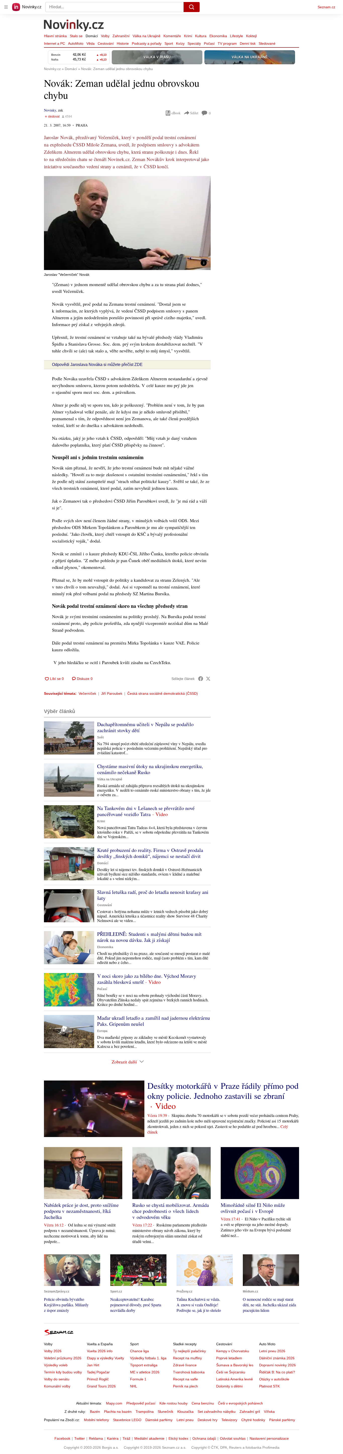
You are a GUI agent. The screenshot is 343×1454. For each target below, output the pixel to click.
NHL (133, 1386)
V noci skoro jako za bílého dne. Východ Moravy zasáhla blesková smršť (146, 979)
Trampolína (145, 1412)
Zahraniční (121, 36)
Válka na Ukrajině (146, 36)
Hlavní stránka (55, 36)
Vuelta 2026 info (99, 1351)
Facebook (62, 1438)
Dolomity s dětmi (229, 1386)
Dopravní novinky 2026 (277, 1365)
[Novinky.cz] (74, 26)
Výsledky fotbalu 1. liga (148, 1358)
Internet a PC (54, 43)
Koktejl (251, 36)
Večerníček (87, 693)
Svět (100, 737)
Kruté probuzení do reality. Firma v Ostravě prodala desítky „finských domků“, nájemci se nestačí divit (150, 853)
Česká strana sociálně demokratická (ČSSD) (162, 693)
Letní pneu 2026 (272, 1351)
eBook (176, 113)
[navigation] (6, 7)
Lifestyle (236, 36)
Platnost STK (269, 1386)
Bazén (95, 1412)
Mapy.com (114, 1403)
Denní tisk (248, 43)
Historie (123, 43)
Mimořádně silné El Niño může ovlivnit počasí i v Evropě (253, 1208)
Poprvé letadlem (229, 1358)
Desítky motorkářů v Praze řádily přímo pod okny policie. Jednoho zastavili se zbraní (223, 1090)
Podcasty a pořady (146, 43)
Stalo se (76, 36)
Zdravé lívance (185, 1365)
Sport (168, 43)
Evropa (102, 1031)
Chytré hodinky (253, 1420)
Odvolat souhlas (233, 1438)
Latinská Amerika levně (234, 1379)
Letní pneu (185, 1420)
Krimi (188, 36)
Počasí (209, 43)
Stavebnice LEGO (127, 1420)
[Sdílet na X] (208, 678)
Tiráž (126, 1438)
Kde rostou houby (173, 1403)
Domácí (92, 36)
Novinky (50, 110)
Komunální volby (57, 1386)
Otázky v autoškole (274, 1379)
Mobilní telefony (96, 1420)
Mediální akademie (149, 1438)
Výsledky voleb (56, 1365)
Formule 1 (138, 1379)
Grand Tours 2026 (101, 1386)
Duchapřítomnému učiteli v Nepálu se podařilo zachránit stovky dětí (145, 727)
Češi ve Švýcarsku (230, 1372)
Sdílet (194, 113)
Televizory (229, 1420)
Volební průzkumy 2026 (62, 1358)
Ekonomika (218, 36)
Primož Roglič (98, 1379)
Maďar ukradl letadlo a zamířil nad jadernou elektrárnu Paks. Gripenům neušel (153, 1020)
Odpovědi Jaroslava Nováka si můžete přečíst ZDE (97, 364)
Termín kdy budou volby (63, 1372)
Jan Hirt (93, 1365)
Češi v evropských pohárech (240, 1403)
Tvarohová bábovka (189, 1372)
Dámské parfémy (159, 1420)
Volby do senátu (56, 1379)
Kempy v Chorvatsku (232, 1351)
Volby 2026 (53, 1351)
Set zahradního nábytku (217, 1412)
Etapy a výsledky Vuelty (105, 1358)
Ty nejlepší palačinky (189, 1351)
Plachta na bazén (118, 1412)
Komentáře (172, 36)
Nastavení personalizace (269, 1438)
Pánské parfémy (282, 1420)
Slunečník (165, 1412)
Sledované (267, 43)
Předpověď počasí (140, 1403)
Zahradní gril (250, 1412)
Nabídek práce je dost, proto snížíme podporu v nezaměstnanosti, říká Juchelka (81, 1211)
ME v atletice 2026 (144, 1372)
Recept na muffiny (187, 1358)
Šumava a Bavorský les (234, 1365)
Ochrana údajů (204, 1438)
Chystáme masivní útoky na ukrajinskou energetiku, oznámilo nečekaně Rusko (150, 769)
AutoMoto (75, 43)
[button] (127, 223)
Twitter (79, 1438)
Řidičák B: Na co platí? (277, 1372)
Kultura (200, 36)
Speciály (194, 43)
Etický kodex (178, 1438)
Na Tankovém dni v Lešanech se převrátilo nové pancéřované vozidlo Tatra (146, 811)
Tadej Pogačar (98, 1372)
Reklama (96, 1438)
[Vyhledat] (192, 7)
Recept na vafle (185, 1379)
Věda (90, 43)
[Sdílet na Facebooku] (200, 678)
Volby (105, 36)
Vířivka (269, 1412)
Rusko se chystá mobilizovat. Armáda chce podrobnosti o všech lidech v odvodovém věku (170, 1211)
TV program (227, 43)
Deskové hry (207, 1420)
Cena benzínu (203, 1403)
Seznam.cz (326, 7)
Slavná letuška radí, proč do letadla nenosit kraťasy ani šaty (152, 895)
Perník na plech (185, 1386)
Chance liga (139, 1351)
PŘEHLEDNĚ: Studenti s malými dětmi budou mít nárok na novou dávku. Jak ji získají (149, 937)
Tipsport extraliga (143, 1365)
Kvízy (180, 43)
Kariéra (113, 1438)
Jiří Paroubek (111, 693)
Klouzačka (185, 1412)
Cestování (106, 43)
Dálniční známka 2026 (277, 1358)
